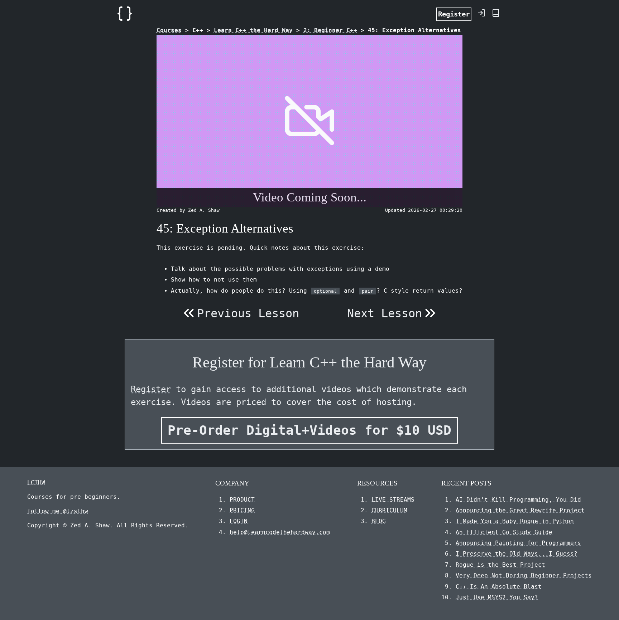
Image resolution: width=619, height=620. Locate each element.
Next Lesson (384, 313)
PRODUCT (242, 499)
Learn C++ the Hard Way (253, 30)
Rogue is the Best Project (500, 564)
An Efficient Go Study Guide (504, 532)
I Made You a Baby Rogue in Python (515, 521)
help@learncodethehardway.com (280, 532)
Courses (169, 30)
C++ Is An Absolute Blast (499, 586)
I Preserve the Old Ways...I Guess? (516, 553)
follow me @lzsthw (57, 511)
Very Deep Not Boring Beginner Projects (524, 575)
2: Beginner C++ (330, 30)
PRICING (242, 510)
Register (454, 14)
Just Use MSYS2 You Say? (497, 597)
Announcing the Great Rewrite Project (520, 510)
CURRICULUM (389, 510)
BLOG (378, 521)
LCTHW (36, 482)
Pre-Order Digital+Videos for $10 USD (309, 430)
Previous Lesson (248, 313)
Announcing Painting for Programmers (518, 543)
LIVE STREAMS (392, 499)
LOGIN (239, 521)
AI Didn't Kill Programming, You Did (518, 499)
